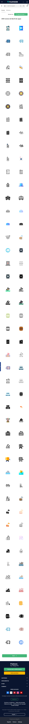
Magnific (9, 721)
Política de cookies (8, 704)
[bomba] (7, 603)
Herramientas (5, 680)
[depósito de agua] (21, 41)
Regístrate (14, 699)
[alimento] (7, 41)
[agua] (21, 54)
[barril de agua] (21, 106)
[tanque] (21, 67)
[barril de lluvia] (7, 315)
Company (3, 686)
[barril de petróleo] (7, 289)
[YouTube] (21, 692)
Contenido (4, 678)
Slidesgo (20, 721)
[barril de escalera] (7, 485)
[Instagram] (18, 692)
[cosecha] (21, 237)
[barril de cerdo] (7, 420)
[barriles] (7, 341)
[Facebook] (8, 692)
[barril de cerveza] (21, 446)
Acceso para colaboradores (14, 669)
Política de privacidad (20, 702)
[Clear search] (20, 5)
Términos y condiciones (9, 702)
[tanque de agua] (7, 67)
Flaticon (14, 721)
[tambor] (21, 616)
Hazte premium (14, 673)
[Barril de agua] (21, 28)
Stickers (8, 10)
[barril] (21, 250)
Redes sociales (15, 689)
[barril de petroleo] (7, 355)
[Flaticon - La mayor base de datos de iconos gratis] (12, 2)
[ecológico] (7, 564)
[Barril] (7, 28)
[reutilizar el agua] (21, 485)
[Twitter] (11, 692)
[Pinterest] (14, 692)
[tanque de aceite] (7, 538)
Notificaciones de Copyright (19, 704)
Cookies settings (15, 705)
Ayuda (3, 683)
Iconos (3, 10)
